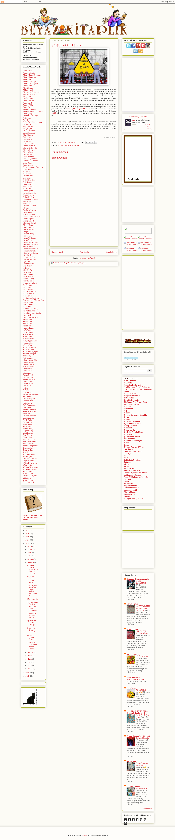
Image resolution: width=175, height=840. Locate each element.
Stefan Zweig (28, 429)
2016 (27, 533)
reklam (76, 145)
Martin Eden (129, 449)
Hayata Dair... (132, 761)
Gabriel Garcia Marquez (32, 217)
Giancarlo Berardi (29, 223)
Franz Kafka (27, 204)
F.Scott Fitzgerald (29, 214)
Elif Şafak (26, 171)
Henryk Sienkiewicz (30, 249)
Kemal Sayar (28, 319)
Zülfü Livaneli (28, 482)
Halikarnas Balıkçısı (30, 242)
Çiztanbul (128, 419)
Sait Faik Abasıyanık (30, 409)
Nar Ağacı (128, 453)
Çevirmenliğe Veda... (143, 738)
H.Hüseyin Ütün (29, 257)
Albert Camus (28, 88)
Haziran (31, 652)
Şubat (30, 665)
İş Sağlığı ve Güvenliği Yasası (31, 615)
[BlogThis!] (89, 142)
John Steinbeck (28, 294)
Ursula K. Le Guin (30, 459)
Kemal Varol (27, 324)
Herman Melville (29, 251)
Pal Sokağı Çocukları (132, 460)
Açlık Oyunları (130, 381)
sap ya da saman (133, 786)
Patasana (127, 462)
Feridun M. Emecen (30, 199)
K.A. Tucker (27, 330)
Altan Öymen (28, 99)
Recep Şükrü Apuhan (31, 394)
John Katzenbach (29, 292)
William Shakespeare (31, 467)
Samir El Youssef (29, 411)
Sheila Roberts (28, 420)
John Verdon (27, 296)
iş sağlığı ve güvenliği (65, 145)
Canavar (127, 406)
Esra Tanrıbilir (28, 186)
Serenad (127, 479)
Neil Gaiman (27, 358)
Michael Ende (28, 343)
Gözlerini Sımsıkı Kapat (133, 432)
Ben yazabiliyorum (142, 788)
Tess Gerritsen (28, 444)
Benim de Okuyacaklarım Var (138, 579)
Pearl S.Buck (28, 384)
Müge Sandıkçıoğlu (30, 351)
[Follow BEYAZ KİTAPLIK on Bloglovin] (131, 359)
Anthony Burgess (29, 109)
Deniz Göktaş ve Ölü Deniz (136, 679)
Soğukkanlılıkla (130, 486)
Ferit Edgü (27, 201)
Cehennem (128, 409)
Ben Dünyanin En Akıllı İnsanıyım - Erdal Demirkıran (32, 606)
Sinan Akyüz (28, 424)
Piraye (126, 464)
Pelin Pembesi (132, 688)
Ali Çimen (27, 96)
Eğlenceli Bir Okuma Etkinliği (31, 623)
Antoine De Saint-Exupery (33, 111)
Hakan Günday (28, 234)
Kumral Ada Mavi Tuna (134, 447)
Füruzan (26, 208)
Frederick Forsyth (29, 206)
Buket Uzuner (28, 137)
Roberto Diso (28, 401)
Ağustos (31, 559)
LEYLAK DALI (132, 604)
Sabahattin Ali (28, 407)
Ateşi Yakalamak (131, 394)
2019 (27, 530)
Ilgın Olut (26, 262)
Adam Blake (27, 71)
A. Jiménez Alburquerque (32, 122)
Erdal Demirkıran (29, 180)
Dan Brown (27, 154)
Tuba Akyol (27, 456)
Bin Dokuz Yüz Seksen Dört (135, 402)
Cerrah (127, 413)
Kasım (30, 549)
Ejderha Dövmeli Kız (132, 423)
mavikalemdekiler (134, 677)
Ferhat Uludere (28, 197)
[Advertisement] (84, 230)
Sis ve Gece (128, 483)
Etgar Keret (27, 189)
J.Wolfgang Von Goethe (32, 313)
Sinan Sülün (27, 426)
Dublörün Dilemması (132, 421)
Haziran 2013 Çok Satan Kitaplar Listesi (32, 645)
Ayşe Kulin (27, 120)
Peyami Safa (27, 386)
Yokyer (127, 496)
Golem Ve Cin (129, 430)
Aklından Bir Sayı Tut (133, 385)
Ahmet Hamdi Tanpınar (32, 75)
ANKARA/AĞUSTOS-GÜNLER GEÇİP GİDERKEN (143, 608)
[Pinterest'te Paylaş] (95, 142)
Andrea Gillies (28, 105)
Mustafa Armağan (29, 347)
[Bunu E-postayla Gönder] (86, 142)
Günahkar (128, 434)
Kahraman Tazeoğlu (30, 317)
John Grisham (28, 289)
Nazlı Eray (27, 356)
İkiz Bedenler (129, 438)
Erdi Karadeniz (28, 182)
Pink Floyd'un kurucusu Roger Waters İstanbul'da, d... (32, 591)
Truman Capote (29, 454)
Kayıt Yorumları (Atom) (87, 258)
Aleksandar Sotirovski (31, 92)
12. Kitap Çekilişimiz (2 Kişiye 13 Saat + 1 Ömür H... (32, 569)
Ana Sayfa (84, 252)
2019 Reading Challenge (138, 116)
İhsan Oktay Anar (29, 259)
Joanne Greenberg (30, 283)
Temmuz (31, 562)
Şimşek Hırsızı (129, 492)
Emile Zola (27, 174)
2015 (27, 537)
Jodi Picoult (27, 285)
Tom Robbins (28, 452)
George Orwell (28, 221)
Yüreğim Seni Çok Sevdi (134, 498)
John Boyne (27, 287)
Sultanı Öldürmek (131, 488)
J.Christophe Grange (30, 309)
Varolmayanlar (130, 494)
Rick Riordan (28, 396)
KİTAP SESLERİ (133, 629)
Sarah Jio (26, 414)
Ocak (30, 669)
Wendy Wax (27, 465)
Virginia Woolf (28, 461)
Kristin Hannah (28, 328)
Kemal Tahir (27, 322)
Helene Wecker (28, 247)
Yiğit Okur (27, 478)
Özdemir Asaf (28, 377)
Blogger (84, 835)
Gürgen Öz (27, 232)
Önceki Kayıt (111, 252)
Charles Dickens (29, 150)
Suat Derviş (27, 435)
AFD (133, 120)
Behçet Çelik (28, 129)
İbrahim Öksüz (28, 264)
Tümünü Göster (147, 808)
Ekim (30, 553)
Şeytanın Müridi (130, 490)
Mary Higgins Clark (30, 341)
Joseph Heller (28, 304)
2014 (27, 540)
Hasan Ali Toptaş (29, 238)
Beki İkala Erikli (29, 131)
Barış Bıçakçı (28, 124)
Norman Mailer (28, 364)
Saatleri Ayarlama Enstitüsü (135, 473)
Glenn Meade (28, 225)
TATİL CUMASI (141, 690)
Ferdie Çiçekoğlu (29, 193)
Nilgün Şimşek (28, 362)
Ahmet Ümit (27, 86)
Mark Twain (27, 337)
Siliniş (126, 481)
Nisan (30, 659)
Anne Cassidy (28, 107)
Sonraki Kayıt (57, 252)
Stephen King (28, 431)
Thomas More (28, 448)
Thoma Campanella (30, 446)
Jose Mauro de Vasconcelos (33, 300)
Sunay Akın (27, 437)
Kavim (126, 443)
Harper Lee (27, 236)
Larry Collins (28, 332)
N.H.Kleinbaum (29, 366)
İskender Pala (28, 270)
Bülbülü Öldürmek (131, 404)
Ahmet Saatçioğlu (29, 81)
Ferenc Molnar (28, 195)
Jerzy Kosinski (28, 281)
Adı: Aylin (128, 383)
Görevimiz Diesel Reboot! (31, 630)
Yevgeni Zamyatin (30, 476)
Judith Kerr (27, 307)
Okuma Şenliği (32, 599)
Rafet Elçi (26, 390)
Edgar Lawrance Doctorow (33, 167)
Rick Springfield (29, 399)
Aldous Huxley (28, 90)
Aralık (30, 546)
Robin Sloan (27, 403)
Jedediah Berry (28, 279)
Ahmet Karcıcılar (29, 77)
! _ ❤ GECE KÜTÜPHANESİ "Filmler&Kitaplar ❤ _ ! (137, 712)
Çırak (126, 417)
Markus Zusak (28, 339)
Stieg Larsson (28, 433)
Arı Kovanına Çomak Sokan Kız (137, 387)
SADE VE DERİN (133, 654)
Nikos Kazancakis (30, 360)
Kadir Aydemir (28, 315)
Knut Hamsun (28, 326)
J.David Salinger (29, 311)
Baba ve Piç (129, 398)
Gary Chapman (28, 219)
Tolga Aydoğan (28, 450)
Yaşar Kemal (27, 471)
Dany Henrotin (28, 156)
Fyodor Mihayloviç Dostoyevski (30, 211)
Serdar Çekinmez (29, 416)
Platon (25, 388)
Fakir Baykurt (28, 191)
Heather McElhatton (30, 244)
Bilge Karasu (28, 135)
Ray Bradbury (28, 392)
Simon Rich (27, 422)
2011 (27, 676)
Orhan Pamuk (28, 375)
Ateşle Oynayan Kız (132, 396)
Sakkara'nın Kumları (132, 475)
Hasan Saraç (27, 240)
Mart (29, 662)
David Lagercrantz (30, 159)
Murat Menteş (28, 345)
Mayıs (30, 656)
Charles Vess (27, 152)
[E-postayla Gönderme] (82, 142)
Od (125, 456)
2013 (27, 543)
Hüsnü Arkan (28, 255)
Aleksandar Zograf (30, 94)
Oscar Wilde (27, 371)
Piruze (126, 466)
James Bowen (28, 277)
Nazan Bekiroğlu (29, 354)
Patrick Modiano (29, 379)
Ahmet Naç (27, 79)
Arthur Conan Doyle (30, 116)
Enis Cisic (26, 178)
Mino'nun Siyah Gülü (133, 451)
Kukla (126, 445)
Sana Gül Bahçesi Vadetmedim (136, 477)
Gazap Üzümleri (130, 426)
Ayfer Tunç (27, 118)
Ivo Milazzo (27, 272)
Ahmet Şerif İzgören (30, 84)
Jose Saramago (28, 302)
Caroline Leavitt (29, 144)
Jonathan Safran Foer (31, 298)
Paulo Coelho (28, 381)
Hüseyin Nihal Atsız (30, 253)
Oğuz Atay (27, 373)
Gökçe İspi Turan (29, 227)
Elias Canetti (27, 169)
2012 (27, 673)
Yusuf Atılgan (28, 480)
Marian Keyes (28, 334)
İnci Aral (26, 268)
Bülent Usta (27, 139)
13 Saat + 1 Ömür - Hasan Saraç (31, 579)
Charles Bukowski (30, 148)
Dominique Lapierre (30, 161)
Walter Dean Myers (30, 463)
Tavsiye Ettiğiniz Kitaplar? (32, 515)
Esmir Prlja (27, 184)
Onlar (126, 458)
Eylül (30, 556)
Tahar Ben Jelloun (30, 441)
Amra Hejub (27, 103)
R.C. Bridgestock (29, 405)
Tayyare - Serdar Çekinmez (31, 637)
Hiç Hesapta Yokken (132, 436)
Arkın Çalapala (28, 114)
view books (148, 128)
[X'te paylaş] (91, 142)
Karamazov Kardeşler (133, 441)
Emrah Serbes (28, 176)
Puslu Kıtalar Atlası (132, 471)
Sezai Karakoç (28, 418)
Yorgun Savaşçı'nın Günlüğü (138, 736)
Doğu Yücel (27, 163)
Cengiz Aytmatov (29, 146)
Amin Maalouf (28, 101)
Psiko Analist (129, 468)
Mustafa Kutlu (28, 349)
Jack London (28, 274)
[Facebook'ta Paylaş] (93, 142)
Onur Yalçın (27, 369)
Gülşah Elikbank (29, 229)
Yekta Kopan (28, 474)
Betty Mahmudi (29, 133)
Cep (125, 411)
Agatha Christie (29, 73)
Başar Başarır (28, 126)
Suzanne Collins (29, 439)
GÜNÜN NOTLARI (142, 656)
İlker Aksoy (27, 266)
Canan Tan (27, 141)
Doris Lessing (28, 165)
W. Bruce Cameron (30, 469)
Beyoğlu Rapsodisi (131, 400)
